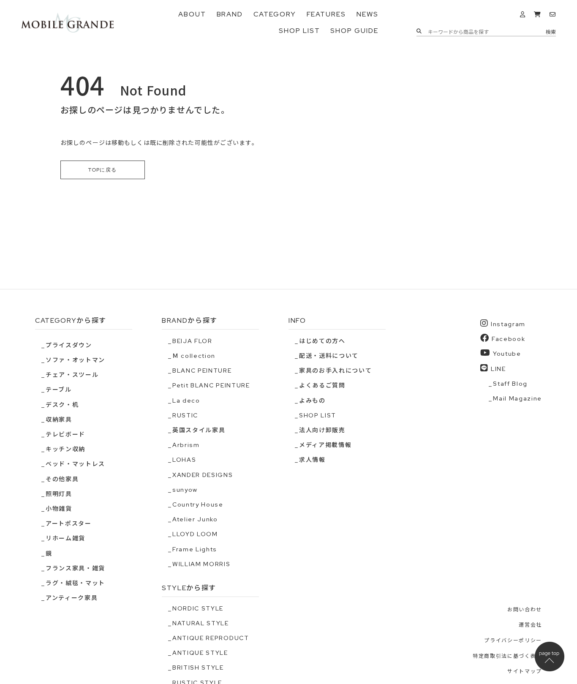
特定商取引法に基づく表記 (507, 656)
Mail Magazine (517, 398)
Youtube (507, 353)
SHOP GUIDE (354, 30)
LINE (498, 369)
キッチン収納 (65, 449)
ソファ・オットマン (75, 360)
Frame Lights (194, 549)
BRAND (230, 14)
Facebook (508, 339)
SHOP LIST (299, 30)
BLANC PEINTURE (202, 370)
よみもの (312, 400)
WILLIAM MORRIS (201, 564)
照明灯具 (59, 494)
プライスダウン (69, 345)
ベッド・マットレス (75, 464)
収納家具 (59, 419)
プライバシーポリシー (513, 640)
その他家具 (62, 479)
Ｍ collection (193, 356)
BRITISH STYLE (198, 667)
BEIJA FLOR (192, 341)
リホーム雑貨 (65, 538)
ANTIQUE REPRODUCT (210, 638)
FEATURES (326, 14)
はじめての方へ (322, 341)
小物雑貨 (59, 508)
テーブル (59, 389)
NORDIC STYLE (197, 608)
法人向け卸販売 (322, 430)
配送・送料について (329, 356)
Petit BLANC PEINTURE (211, 385)
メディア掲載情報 (325, 445)
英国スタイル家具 (198, 430)
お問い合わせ (524, 609)
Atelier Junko (195, 519)
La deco (186, 400)
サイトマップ (524, 671)
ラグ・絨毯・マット (75, 583)
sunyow (185, 489)
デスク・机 (62, 405)
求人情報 (312, 459)
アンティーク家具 (72, 598)
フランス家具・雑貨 (75, 568)
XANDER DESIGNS (202, 475)
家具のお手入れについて (335, 370)
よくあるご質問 (322, 385)
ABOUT (192, 14)
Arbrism (186, 445)
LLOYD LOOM (195, 534)
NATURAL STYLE (200, 623)
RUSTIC (185, 415)
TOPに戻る (102, 169)
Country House (197, 504)
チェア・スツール (72, 375)
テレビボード (65, 434)
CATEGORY (274, 14)
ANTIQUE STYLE (200, 653)
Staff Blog (510, 383)
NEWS (367, 14)
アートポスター (69, 523)
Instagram (508, 324)
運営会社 (530, 624)
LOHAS (184, 459)
